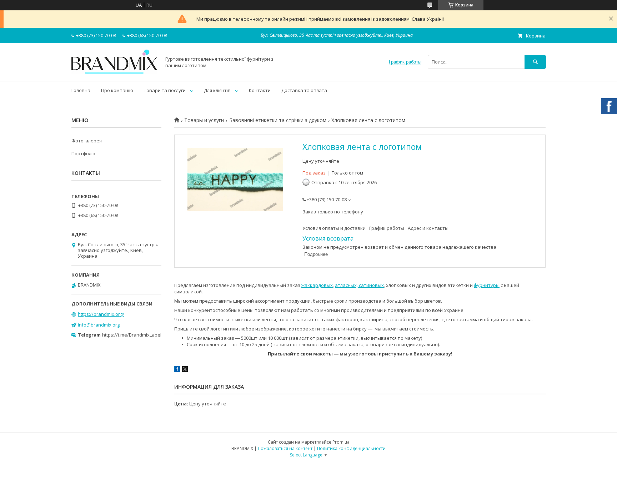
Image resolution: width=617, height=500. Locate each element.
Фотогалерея (86, 140)
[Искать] (535, 62)
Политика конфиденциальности (351, 448)
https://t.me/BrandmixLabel (131, 335)
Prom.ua (341, 442)
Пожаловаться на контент (285, 448)
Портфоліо (83, 153)
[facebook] (177, 370)
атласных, (346, 285)
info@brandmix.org (99, 325)
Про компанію (117, 90)
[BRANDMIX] (114, 72)
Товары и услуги (204, 120)
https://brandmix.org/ (101, 314)
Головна (80, 90)
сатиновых (371, 285)
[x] (185, 370)
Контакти (260, 90)
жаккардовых (317, 285)
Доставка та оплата (304, 90)
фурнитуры (487, 285)
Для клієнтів (217, 90)
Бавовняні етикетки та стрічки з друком (277, 120)
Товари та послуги (165, 90)
